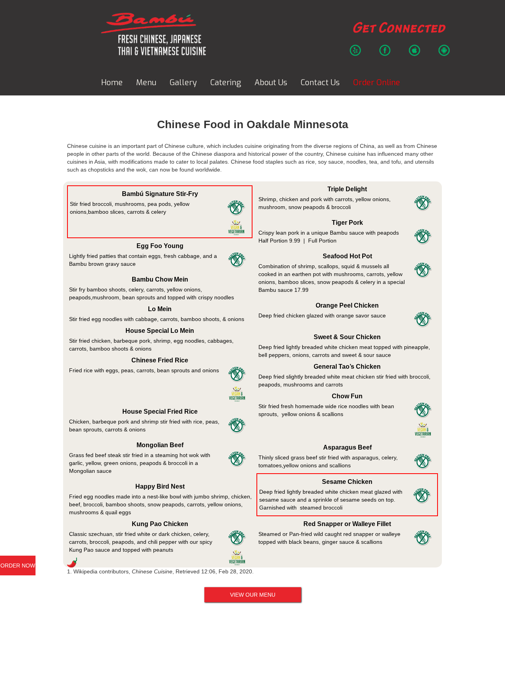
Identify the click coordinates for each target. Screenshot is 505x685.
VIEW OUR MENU (252, 595)
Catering (225, 82)
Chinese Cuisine (152, 571)
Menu (146, 82)
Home (112, 82)
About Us (270, 82)
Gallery (183, 82)
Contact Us (320, 82)
